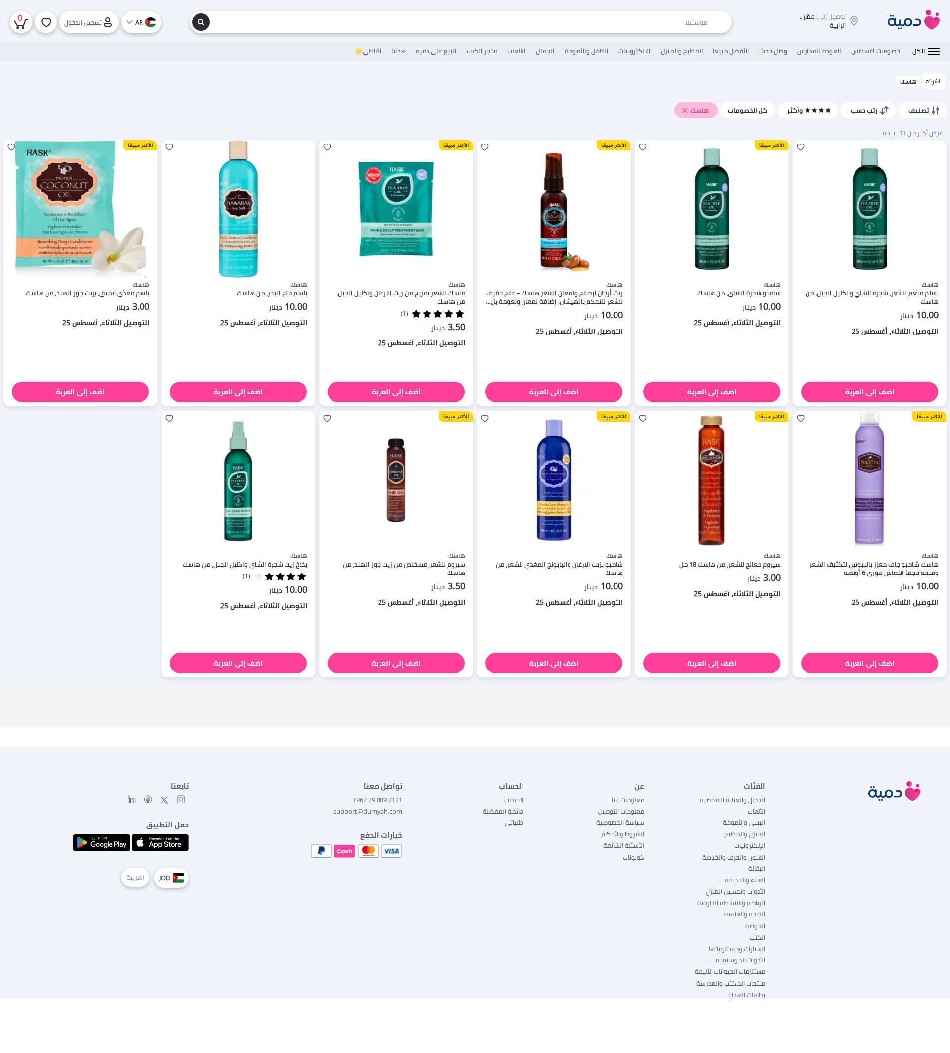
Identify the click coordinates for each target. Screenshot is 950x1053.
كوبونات (633, 857)
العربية (135, 877)
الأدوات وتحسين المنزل (735, 891)
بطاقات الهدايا (746, 994)
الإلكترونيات (749, 845)
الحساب (513, 799)
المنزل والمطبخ (744, 833)
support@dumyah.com (367, 811)
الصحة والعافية (744, 913)
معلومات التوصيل (621, 811)
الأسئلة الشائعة (623, 845)
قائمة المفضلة (503, 811)
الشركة (934, 81)
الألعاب (756, 811)
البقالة (756, 868)
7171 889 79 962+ (377, 799)
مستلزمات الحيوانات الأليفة (730, 971)
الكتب (757, 937)
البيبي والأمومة (744, 822)
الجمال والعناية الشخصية (732, 799)
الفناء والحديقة (745, 879)
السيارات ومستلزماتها (737, 948)
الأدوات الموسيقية (740, 960)
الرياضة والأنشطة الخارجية (731, 902)
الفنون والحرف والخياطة (733, 857)
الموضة (755, 925)
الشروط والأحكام (622, 833)
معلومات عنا (628, 799)
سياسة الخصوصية (620, 822)
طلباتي (514, 822)
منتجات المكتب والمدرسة (730, 983)
